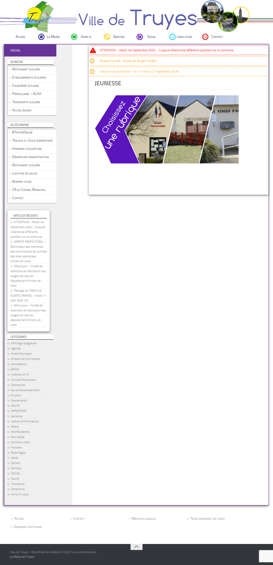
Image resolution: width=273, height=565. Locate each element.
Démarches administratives (30, 157)
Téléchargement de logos (207, 518)
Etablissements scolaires (29, 77)
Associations (19, 364)
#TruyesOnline (22, 132)
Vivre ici (86, 36)
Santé (14, 458)
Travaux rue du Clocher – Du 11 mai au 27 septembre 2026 (139, 71)
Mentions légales (143, 518)
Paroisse (16, 447)
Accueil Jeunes (21, 110)
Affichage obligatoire (24, 343)
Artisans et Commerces (25, 359)
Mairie (15, 426)
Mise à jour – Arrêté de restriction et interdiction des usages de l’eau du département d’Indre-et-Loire (28, 275)
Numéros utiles (20, 442)
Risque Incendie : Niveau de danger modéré (128, 61)
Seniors (15, 463)
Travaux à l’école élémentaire (32, 140)
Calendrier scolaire (25, 85)
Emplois (16, 395)
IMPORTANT (19, 411)
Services (119, 36)
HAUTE (15, 406)
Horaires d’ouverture (27, 148)
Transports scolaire (26, 102)
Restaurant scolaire (26, 69)
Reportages (18, 452)
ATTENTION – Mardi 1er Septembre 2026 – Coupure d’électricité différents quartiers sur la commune (167, 50)
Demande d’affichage (28, 527)
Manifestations (20, 432)
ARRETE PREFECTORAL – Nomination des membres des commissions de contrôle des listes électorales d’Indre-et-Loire (28, 251)
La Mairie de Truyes (22, 557)
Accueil (20, 36)
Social (151, 36)
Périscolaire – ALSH (26, 94)
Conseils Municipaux (23, 380)
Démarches (18, 385)
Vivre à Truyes (20, 494)
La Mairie (53, 36)
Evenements (19, 400)
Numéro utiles (22, 181)
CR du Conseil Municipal (29, 189)
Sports (15, 478)
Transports (18, 484)
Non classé (17, 437)
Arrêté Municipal (21, 354)
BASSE (15, 369)
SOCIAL (15, 473)
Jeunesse (17, 416)
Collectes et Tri (20, 374)
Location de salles (24, 173)
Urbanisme (18, 489)
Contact (217, 36)
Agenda (16, 348)
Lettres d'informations (25, 421)
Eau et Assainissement (25, 390)
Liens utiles (184, 36)
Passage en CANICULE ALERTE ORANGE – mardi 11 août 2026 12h (28, 295)
